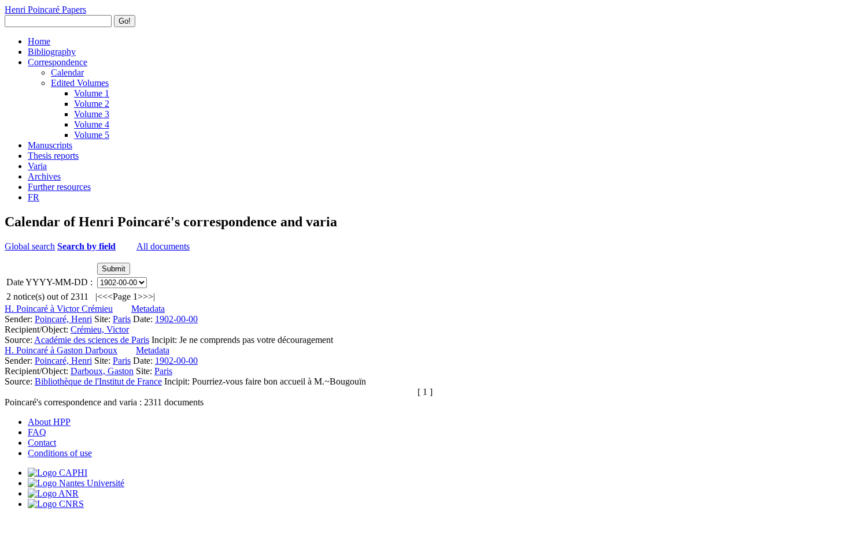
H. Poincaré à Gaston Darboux (61, 350)
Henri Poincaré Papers (45, 9)
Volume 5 (91, 135)
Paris (122, 319)
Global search (30, 246)
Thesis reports (53, 156)
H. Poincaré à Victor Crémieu (59, 309)
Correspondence (57, 62)
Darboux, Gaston (102, 371)
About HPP (49, 422)
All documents (163, 246)
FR (33, 197)
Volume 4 (91, 124)
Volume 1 (91, 93)
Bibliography (52, 52)
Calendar (67, 72)
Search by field (86, 246)
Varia (37, 166)
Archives (44, 176)
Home (39, 41)
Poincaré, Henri (63, 319)
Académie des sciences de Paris (91, 340)
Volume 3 (91, 114)
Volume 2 (91, 104)
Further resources (59, 187)
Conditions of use (60, 453)
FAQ (37, 432)
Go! (125, 21)
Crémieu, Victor (100, 329)
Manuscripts (50, 145)
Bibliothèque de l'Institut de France (98, 381)
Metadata (148, 309)
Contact (42, 442)
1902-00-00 (176, 319)
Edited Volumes (80, 83)
